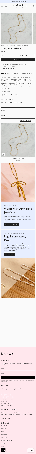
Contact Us (4, 428)
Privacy (3, 446)
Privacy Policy (25, 380)
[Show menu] (2, 6)
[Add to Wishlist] (33, 125)
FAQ (2, 431)
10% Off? (3, 443)
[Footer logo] (7, 354)
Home (2, 45)
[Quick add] (3, 154)
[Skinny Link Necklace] (18, 140)
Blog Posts (4, 434)
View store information (8, 68)
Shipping (4, 115)
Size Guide (4, 437)
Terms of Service (5, 452)
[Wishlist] (30, 5)
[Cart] (33, 6)
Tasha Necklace (5, 88)
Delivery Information (6, 440)
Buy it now (18, 59)
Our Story (4, 425)
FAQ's (3, 110)
